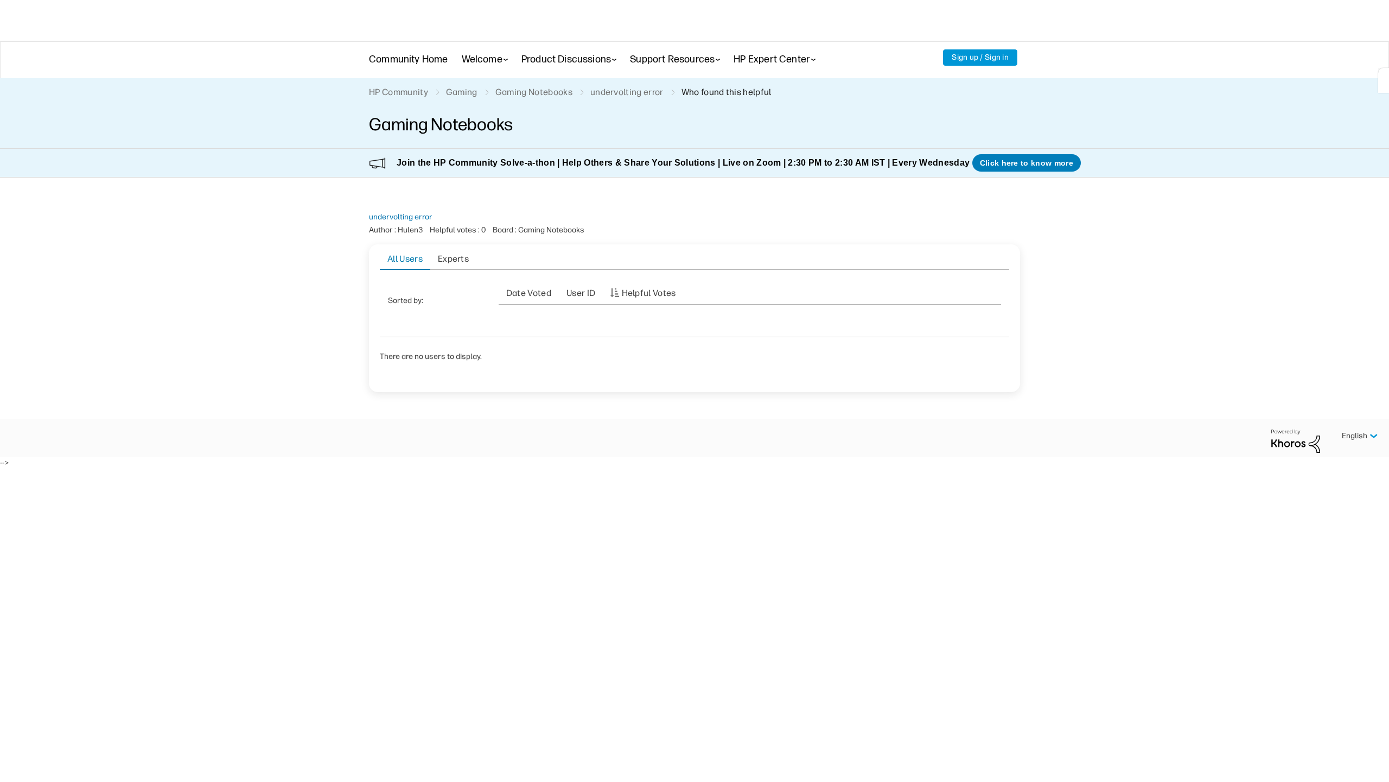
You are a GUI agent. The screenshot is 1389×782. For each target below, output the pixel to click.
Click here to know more (1026, 163)
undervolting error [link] (627, 92)
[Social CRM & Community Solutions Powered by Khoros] (1295, 440)
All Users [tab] (405, 259)
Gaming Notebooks (533, 92)
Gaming (461, 92)
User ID (580, 293)
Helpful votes (649, 293)
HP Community (398, 92)
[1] (1383, 80)
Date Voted (528, 293)
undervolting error (400, 217)
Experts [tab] (453, 259)
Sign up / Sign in (980, 57)
